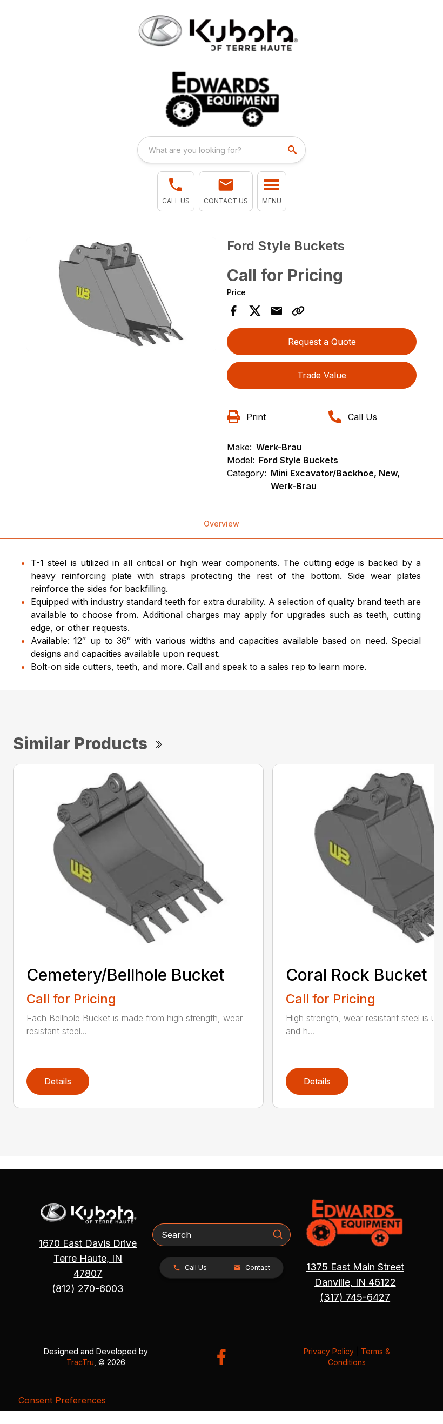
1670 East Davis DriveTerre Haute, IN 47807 (88, 1258)
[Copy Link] (298, 310)
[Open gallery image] (121, 294)
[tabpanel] (121, 296)
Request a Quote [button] (322, 341)
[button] (175, 191)
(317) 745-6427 (355, 1297)
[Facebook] (221, 1356)
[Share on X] (255, 310)
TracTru (80, 1362)
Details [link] (57, 1081)
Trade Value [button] (321, 375)
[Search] (277, 1234)
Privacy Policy (329, 1351)
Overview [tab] (221, 523)
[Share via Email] (276, 310)
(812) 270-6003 (88, 1288)
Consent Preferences (62, 1400)
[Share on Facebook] (233, 310)
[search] (293, 149)
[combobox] (221, 150)
